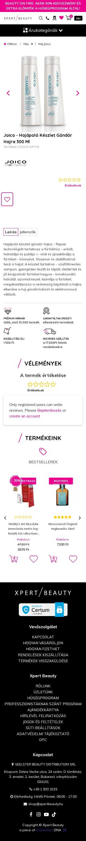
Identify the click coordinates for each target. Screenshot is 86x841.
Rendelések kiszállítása (43, 655)
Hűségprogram (43, 698)
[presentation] (5, 518)
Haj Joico (44, 44)
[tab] (11, 232)
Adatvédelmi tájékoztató (43, 734)
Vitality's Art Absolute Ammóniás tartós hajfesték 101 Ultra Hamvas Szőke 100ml (23, 529)
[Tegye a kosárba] (12, 559)
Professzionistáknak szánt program (43, 704)
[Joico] (15, 163)
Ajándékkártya (43, 710)
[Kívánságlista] (61, 18)
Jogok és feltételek (43, 722)
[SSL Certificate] (43, 609)
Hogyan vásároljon (43, 643)
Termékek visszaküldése (43, 661)
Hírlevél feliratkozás (43, 716)
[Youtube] (46, 815)
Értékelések (73, 185)
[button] (8, 92)
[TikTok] (54, 815)
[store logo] (18, 18)
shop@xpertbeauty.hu (45, 804)
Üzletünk (43, 692)
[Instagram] (38, 815)
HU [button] (78, 18)
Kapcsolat (43, 637)
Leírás (11, 231)
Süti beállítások (43, 728)
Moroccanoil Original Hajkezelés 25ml (62, 526)
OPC (43, 739)
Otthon (12, 44)
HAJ (26, 44)
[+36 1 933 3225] (47, 18)
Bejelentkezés (49, 410)
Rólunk (43, 686)
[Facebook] (31, 815)
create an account (24, 416)
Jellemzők (28, 231)
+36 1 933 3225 (45, 789)
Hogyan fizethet (43, 649)
